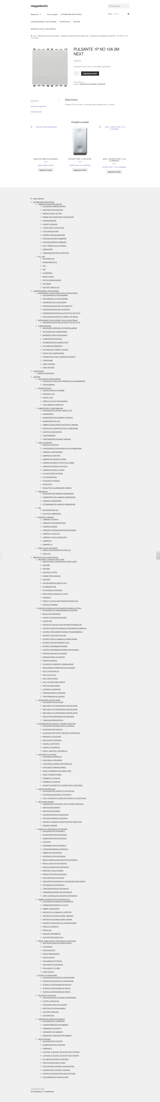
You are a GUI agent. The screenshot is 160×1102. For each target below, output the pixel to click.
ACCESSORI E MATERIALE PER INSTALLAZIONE (60, 328)
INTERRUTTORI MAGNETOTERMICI (55, 646)
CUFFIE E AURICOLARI (51, 1001)
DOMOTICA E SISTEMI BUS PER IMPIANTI (52, 829)
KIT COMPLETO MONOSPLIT (53, 346)
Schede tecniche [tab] (36, 112)
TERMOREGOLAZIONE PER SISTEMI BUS (57, 892)
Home (34, 36)
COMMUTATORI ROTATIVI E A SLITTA (55, 905)
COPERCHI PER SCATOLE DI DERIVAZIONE (58, 981)
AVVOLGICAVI (47, 947)
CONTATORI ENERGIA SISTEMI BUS (55, 849)
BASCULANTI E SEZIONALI (52, 740)
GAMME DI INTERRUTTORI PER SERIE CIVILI (75, 36)
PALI (39, 508)
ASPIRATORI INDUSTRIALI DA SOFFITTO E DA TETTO (61, 313)
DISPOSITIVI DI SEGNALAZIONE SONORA (57, 919)
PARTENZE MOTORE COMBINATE (54, 238)
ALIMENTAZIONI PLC (50, 262)
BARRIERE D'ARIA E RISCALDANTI (55, 335)
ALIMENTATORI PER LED (51, 421)
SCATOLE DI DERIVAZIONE (47, 975)
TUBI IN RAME (48, 360)
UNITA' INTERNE (48, 367)
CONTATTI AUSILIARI (50, 224)
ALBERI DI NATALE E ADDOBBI (53, 390)
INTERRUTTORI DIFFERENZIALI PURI (56, 643)
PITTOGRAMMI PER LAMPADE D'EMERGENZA (59, 504)
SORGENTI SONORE (50, 825)
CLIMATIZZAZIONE (44, 326)
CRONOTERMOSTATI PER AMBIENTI (55, 1025)
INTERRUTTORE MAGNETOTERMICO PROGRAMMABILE (62, 632)
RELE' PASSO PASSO (50, 678)
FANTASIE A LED (49, 394)
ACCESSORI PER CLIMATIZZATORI (55, 332)
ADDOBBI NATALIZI (44, 388)
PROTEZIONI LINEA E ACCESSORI (55, 1005)
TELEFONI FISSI (48, 1015)
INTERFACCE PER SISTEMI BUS (54, 856)
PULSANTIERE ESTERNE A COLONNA (56, 1070)
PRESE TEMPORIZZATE (51, 954)
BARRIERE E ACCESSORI (52, 737)
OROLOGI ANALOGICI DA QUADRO (55, 653)
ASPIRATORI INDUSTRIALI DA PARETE (56, 309)
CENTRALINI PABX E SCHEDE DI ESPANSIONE (59, 997)
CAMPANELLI (47, 1048)
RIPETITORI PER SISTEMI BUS (53, 878)
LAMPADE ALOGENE (50, 526)
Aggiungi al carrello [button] (46, 170)
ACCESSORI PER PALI (51, 510)
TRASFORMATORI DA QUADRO (54, 696)
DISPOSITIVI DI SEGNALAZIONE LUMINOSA (58, 916)
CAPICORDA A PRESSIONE (52, 760)
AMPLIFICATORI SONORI (51, 807)
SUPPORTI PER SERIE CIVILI (53, 937)
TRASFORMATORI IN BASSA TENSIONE (57, 439)
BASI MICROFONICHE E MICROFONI (55, 815)
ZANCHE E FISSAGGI (50, 605)
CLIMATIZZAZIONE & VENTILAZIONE (43, 22)
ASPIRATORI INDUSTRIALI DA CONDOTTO (57, 306)
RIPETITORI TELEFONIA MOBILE (54, 1008)
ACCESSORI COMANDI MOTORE (54, 206)
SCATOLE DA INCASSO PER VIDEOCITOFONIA (59, 1073)
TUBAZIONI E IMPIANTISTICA (53, 720)
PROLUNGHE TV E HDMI (51, 968)
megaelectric (39, 6)
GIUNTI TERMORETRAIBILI (52, 775)
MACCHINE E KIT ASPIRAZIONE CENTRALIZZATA (60, 706)
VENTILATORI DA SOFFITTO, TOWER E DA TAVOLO (60, 317)
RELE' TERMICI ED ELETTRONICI (54, 246)
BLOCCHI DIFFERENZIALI (52, 614)
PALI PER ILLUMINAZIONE (52, 514)
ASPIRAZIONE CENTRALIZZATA (49, 700)
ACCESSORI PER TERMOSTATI (54, 1021)
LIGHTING (76, 22)
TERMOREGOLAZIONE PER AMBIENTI (51, 1019)
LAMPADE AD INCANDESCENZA (54, 523)
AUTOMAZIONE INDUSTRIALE (71, 14)
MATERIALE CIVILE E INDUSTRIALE (43, 29)
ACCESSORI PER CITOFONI (52, 1041)
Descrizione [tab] (35, 101)
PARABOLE (47, 597)
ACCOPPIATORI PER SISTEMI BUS (55, 835)
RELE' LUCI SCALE (49, 675)
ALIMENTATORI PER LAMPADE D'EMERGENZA (59, 497)
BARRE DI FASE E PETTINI (52, 213)
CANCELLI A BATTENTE (51, 744)
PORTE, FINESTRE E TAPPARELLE (55, 751)
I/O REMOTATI (47, 273)
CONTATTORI (47, 621)
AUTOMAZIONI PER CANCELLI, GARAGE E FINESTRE (57, 724)
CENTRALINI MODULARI (46, 789)
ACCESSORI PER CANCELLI (53, 729)
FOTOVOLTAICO (64, 22)
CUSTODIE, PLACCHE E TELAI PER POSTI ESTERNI (61, 1052)
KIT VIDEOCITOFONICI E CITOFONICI (56, 1059)
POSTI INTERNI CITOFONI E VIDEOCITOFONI (58, 1066)
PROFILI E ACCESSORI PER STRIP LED (57, 550)
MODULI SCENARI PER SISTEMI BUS (56, 867)
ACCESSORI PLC (49, 259)
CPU (44, 266)
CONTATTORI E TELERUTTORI (53, 228)
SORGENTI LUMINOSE (46, 517)
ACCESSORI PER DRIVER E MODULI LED (57, 410)
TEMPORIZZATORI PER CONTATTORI (56, 253)
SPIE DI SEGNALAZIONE (51, 686)
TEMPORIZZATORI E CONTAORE (54, 693)
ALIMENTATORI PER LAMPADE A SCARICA (58, 418)
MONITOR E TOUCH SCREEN (53, 871)
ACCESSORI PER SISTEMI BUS (54, 831)
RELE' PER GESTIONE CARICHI (54, 682)
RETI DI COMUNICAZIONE (52, 280)
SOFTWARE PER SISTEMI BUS (53, 885)
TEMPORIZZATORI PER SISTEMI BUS (56, 889)
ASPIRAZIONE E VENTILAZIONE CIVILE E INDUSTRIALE (58, 293)
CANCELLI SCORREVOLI (51, 747)
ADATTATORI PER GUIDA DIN (53, 210)
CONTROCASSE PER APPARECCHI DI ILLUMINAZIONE (62, 448)
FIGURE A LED (48, 397)
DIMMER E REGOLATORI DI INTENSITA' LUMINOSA (60, 425)
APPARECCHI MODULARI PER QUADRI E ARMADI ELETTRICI (59, 608)
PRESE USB (47, 930)
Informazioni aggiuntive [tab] (38, 106)
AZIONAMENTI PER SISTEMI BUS (54, 845)
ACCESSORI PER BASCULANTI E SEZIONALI (58, 726)
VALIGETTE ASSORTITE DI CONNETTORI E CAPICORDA (62, 785)
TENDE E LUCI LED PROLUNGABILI (55, 401)
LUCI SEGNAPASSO (50, 477)
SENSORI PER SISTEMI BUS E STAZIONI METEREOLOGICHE (64, 881)
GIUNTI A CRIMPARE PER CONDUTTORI (57, 771)
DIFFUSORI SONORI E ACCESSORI (55, 818)
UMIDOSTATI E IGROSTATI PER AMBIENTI (57, 1035)
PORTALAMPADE (49, 385)
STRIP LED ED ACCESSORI (47, 548)
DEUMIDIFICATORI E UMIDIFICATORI (55, 342)
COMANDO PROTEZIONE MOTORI (50, 204)
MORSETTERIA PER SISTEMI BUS (55, 874)
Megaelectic (35, 14)
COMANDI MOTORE (49, 221)
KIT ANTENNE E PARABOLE (52, 590)
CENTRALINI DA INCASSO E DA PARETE (57, 795)
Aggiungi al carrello (90, 73)
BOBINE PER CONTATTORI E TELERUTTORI (58, 217)
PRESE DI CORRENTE (51, 927)
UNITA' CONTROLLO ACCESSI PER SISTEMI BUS (60, 896)
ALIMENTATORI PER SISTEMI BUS (55, 838)
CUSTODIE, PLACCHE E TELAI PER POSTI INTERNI (61, 1056)
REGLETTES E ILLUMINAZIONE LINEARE (57, 488)
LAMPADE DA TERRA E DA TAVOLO (55, 466)
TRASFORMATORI (49, 435)
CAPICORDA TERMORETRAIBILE (54, 767)
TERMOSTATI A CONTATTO (52, 1028)
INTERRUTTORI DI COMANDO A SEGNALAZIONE (60, 639)
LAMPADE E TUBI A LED (51, 534)
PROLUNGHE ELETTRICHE (52, 961)
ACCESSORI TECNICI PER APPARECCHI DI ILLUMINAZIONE (64, 381)
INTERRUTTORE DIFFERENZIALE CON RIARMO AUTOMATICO (64, 628)
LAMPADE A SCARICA (50, 519)
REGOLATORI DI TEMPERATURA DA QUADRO (59, 668)
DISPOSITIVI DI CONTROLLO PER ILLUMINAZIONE (60, 428)
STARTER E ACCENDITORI (52, 432)
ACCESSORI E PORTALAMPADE (49, 379)
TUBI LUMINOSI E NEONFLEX (53, 405)
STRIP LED (46, 554)
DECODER (46, 579)
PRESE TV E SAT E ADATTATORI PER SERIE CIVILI (60, 601)
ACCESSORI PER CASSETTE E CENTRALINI (58, 791)
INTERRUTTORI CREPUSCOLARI (54, 635)
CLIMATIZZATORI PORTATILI (52, 339)
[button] (66, 49)
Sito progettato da (36, 1091)
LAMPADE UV (47, 544)
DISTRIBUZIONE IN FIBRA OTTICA (55, 583)
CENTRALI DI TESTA (50, 572)
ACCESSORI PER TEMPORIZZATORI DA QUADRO (60, 610)
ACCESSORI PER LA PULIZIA (53, 702)
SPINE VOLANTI (48, 972)
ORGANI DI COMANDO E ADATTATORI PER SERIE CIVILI (62, 822)
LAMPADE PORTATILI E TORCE (53, 470)
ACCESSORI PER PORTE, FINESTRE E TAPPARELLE (61, 733)
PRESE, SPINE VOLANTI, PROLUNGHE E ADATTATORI (57, 941)
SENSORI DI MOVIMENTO (52, 934)
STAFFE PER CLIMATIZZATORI (53, 353)
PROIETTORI (47, 484)
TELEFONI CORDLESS (51, 1012)
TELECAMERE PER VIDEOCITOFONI (55, 1077)
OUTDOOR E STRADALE (51, 481)
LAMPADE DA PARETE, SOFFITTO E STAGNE (58, 463)
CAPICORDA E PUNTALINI (47, 754)
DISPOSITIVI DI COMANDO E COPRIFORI (102, 36)
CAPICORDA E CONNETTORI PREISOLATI (57, 764)
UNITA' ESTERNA (49, 364)
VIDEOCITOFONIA (44, 1039)
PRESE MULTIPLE (49, 950)
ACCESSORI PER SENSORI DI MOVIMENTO (58, 901)
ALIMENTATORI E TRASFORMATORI (50, 408)
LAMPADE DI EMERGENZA (52, 501)
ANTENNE (46, 565)
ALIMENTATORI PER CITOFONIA (54, 1045)
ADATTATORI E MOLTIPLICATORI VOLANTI (57, 943)
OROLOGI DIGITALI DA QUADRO (54, 657)
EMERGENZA (43, 491)
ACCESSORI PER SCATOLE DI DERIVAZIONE (58, 977)
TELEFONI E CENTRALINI (47, 995)
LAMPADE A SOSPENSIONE (52, 452)
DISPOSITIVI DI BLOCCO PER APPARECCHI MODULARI (62, 625)
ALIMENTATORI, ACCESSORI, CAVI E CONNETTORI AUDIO (63, 804)
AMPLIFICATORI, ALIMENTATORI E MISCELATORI (60, 561)
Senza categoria (52, 14)
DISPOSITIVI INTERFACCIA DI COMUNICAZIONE (60, 923)
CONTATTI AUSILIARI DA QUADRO (55, 617)
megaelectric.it (49, 1091)
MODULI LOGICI (48, 277)
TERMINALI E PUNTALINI (51, 778)
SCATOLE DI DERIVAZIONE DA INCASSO (57, 985)
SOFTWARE (47, 284)
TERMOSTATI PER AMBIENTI (53, 1032)
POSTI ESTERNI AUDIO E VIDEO (54, 1063)
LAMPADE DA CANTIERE (51, 456)
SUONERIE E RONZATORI (52, 689)
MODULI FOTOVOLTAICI (46, 373)
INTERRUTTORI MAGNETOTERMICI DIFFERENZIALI (61, 650)
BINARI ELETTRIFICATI (51, 445)
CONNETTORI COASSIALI (52, 576)
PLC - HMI (41, 256)
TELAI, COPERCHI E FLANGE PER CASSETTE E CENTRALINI (64, 798)
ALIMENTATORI (48, 414)
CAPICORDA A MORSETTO (52, 757)
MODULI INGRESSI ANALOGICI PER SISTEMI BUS (60, 860)
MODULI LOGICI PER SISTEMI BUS (55, 863)
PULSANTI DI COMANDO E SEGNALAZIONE (58, 664)
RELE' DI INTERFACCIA (51, 671)
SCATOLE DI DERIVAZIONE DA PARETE (57, 988)
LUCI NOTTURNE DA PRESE (53, 473)
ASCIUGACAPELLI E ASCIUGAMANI (55, 295)
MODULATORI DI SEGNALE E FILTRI (55, 594)
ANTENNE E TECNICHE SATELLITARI (51, 559)
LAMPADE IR (47, 541)
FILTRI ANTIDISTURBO (51, 231)
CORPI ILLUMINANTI (45, 443)
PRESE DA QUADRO (50, 660)
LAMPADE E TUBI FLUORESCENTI (55, 537)
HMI (44, 269)
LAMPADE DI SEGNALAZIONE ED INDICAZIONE (59, 530)
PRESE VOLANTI (49, 957)
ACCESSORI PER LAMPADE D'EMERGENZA (58, 493)
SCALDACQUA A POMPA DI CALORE (55, 350)
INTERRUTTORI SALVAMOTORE (54, 235)
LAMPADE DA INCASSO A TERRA (54, 459)
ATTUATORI (47, 842)
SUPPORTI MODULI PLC (51, 287)
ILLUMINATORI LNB (49, 587)
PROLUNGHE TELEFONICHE (53, 965)
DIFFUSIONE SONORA (46, 802)
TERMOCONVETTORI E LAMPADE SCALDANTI (59, 357)
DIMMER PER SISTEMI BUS (52, 853)
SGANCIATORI (48, 249)
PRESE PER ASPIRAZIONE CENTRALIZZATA (58, 716)
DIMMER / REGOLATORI (51, 909)
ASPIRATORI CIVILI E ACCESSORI (54, 302)
